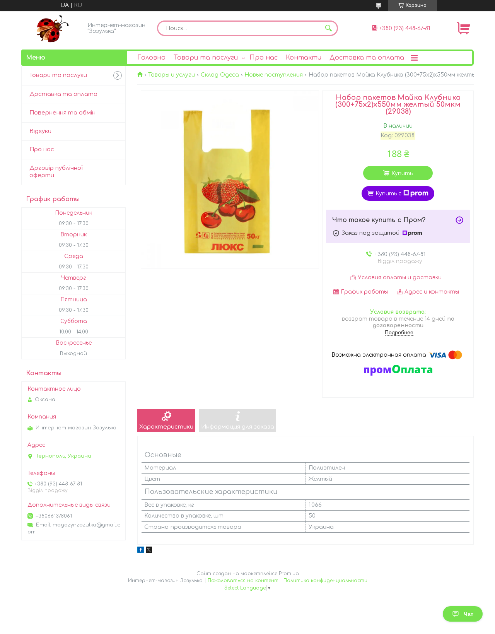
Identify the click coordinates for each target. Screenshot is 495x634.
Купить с (388, 194)
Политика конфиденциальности (325, 580)
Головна (151, 57)
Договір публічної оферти (56, 172)
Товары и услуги (171, 75)
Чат (468, 614)
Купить (402, 173)
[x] (149, 551)
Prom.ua (289, 573)
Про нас (263, 57)
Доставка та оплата (366, 57)
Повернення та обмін (62, 112)
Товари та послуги (206, 57)
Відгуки (40, 131)
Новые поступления (273, 75)
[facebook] (140, 551)
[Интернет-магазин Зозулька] (52, 28)
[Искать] (328, 28)
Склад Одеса (220, 75)
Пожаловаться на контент (243, 580)
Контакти (303, 57)
